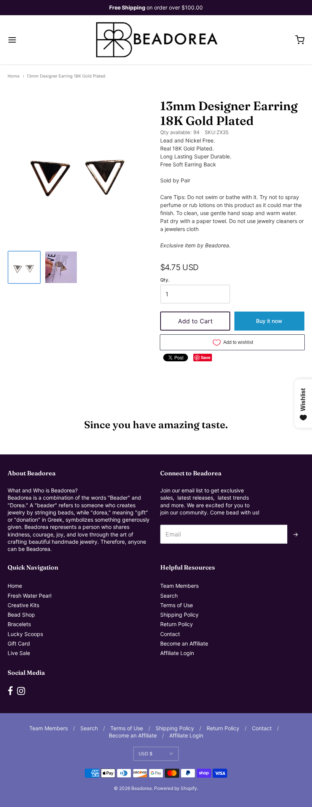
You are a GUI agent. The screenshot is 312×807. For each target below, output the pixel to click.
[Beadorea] (156, 40)
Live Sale (19, 653)
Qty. (164, 280)
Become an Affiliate (184, 643)
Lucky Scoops (25, 634)
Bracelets (19, 624)
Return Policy (176, 624)
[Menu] (37, 39)
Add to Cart (195, 321)
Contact (170, 634)
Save (205, 357)
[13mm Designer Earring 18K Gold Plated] (24, 267)
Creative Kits (23, 605)
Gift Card (19, 643)
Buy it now (269, 321)
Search (169, 595)
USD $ (145, 753)
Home (13, 76)
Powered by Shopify (175, 788)
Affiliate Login (177, 653)
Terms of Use (176, 605)
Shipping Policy (179, 614)
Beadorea (141, 788)
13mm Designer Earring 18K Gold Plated (66, 76)
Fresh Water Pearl (29, 595)
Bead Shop (21, 614)
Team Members (179, 585)
